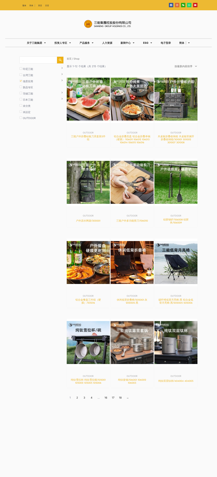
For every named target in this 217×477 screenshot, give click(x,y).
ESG (145, 42)
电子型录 (166, 42)
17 (113, 397)
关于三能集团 (34, 42)
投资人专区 (60, 42)
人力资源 (107, 42)
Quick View (88, 126)
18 (120, 397)
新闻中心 (126, 42)
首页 (69, 58)
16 (106, 397)
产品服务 (85, 42)
